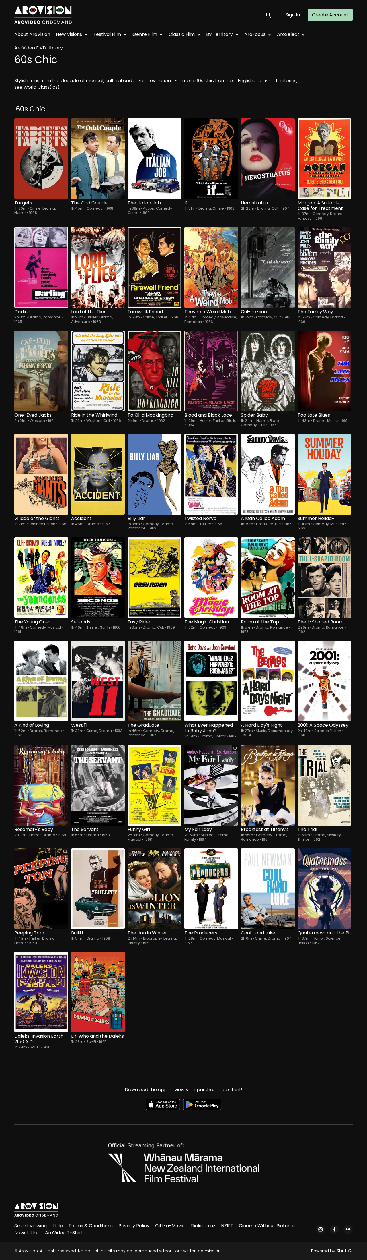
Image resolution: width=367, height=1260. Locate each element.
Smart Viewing (30, 1225)
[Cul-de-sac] (268, 267)
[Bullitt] (98, 888)
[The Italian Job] (154, 158)
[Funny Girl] (154, 785)
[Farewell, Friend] (154, 267)
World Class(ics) (41, 87)
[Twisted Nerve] (211, 474)
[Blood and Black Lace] (211, 371)
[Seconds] (98, 577)
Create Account (330, 14)
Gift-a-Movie (170, 1225)
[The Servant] (98, 785)
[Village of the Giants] (41, 474)
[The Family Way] (325, 267)
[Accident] (98, 474)
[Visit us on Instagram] (320, 1229)
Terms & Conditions (91, 1225)
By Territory (219, 34)
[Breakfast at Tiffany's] (268, 785)
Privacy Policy (133, 1225)
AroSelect (288, 34)
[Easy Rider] (154, 577)
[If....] (211, 158)
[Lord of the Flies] (98, 267)
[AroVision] (36, 1210)
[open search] (269, 15)
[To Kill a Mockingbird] (154, 371)
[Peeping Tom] (41, 888)
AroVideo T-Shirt (64, 1232)
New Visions (69, 34)
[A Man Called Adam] (268, 474)
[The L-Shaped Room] (325, 577)
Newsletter (26, 1232)
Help (57, 1225)
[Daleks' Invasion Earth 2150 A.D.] (41, 992)
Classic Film (182, 34)
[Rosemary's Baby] (41, 785)
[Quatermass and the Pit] (325, 888)
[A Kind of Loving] (41, 681)
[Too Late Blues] (325, 371)
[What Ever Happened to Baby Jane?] (211, 681)
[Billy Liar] (154, 474)
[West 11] (98, 681)
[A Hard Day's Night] (268, 681)
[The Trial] (325, 785)
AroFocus (255, 34)
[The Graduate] (154, 681)
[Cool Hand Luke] (268, 888)
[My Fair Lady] (211, 785)
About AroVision (32, 34)
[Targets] (41, 158)
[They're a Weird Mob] (211, 267)
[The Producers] (211, 888)
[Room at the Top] (268, 577)
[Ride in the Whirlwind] (98, 371)
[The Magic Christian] (211, 577)
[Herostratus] (268, 158)
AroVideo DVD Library (38, 48)
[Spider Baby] (268, 371)
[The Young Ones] (41, 577)
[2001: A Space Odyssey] (325, 681)
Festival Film (107, 34)
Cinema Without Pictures (267, 1225)
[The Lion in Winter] (154, 888)
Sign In (293, 14)
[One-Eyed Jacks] (41, 371)
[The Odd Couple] (98, 158)
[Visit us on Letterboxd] (348, 1229)
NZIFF (227, 1225)
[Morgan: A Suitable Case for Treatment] (325, 158)
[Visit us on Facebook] (334, 1229)
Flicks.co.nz (202, 1225)
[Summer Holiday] (325, 474)
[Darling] (41, 267)
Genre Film (144, 34)
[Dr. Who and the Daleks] (98, 992)
